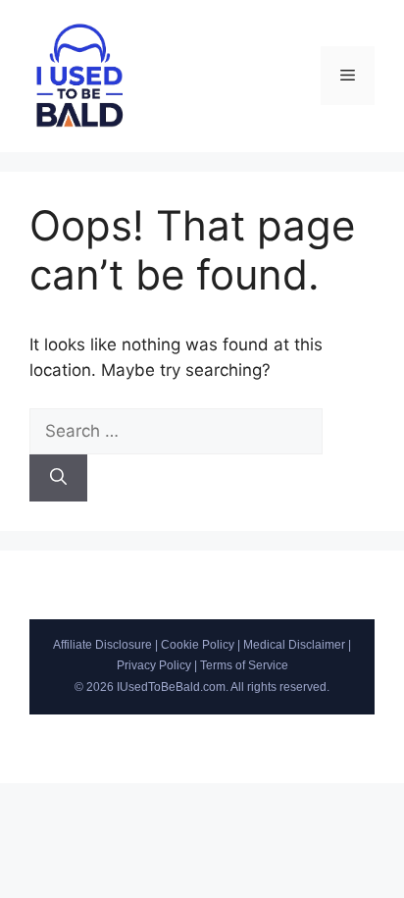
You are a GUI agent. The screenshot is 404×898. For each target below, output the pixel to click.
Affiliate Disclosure (102, 645)
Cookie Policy (197, 645)
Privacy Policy (154, 665)
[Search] (58, 478)
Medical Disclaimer (294, 645)
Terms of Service (244, 665)
